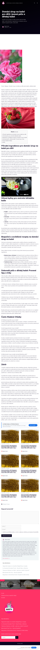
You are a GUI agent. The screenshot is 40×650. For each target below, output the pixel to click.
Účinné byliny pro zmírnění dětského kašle (11, 136)
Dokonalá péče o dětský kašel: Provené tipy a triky (13, 139)
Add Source (34, 647)
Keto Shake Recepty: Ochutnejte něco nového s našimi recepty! (8, 584)
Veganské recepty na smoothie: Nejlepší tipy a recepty (15, 566)
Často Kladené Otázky (7, 140)
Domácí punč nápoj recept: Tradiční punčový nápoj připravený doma (29, 584)
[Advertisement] (20, 42)
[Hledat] (16, 637)
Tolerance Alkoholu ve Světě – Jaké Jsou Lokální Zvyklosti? (16, 570)
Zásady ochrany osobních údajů (8, 595)
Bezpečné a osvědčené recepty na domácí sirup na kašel (14, 137)
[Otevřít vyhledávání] (34, 3)
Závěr (3, 142)
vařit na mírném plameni (10, 258)
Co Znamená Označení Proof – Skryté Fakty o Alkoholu (15, 568)
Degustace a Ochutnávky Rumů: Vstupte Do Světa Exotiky (16, 574)
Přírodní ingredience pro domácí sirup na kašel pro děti (14, 134)
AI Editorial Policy (20, 648)
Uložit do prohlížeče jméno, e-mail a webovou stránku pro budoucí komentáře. (20, 532)
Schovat (16, 131)
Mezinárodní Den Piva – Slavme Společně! (12, 572)
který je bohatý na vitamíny (10, 174)
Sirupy (8, 504)
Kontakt (3, 597)
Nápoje (6, 86)
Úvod (2, 86)
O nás (2, 593)
